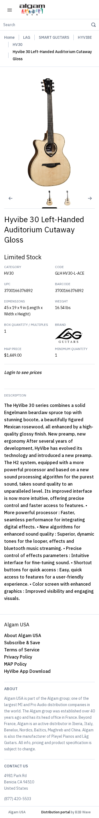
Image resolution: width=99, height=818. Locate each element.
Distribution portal (55, 812)
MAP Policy (15, 664)
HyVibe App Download (27, 671)
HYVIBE (85, 37)
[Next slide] (92, 201)
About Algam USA (22, 635)
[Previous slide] (6, 201)
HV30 (17, 44)
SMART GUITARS (54, 37)
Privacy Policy (18, 657)
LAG (26, 37)
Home (9, 37)
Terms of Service (22, 649)
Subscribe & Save (22, 642)
